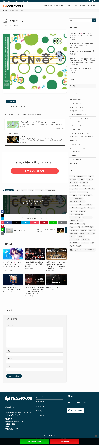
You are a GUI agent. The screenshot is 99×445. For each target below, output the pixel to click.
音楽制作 (41, 401)
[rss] (89, 1)
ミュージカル (87, 217)
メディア (76, 152)
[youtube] (87, 1)
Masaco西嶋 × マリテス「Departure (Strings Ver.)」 (81, 70)
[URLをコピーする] (62, 222)
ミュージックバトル (76, 220)
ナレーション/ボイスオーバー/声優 (81, 204)
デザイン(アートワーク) (77, 201)
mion (91, 176)
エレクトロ (74, 189)
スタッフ (41, 411)
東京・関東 (85, 239)
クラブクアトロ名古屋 (87, 189)
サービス (41, 397)
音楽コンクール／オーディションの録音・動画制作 (82, 249)
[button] (7, 222)
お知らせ (75, 140)
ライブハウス (75, 227)
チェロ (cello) (83, 192)
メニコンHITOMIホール (77, 224)
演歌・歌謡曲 (74, 243)
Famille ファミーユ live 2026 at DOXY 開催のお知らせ (82, 53)
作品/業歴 (76, 99)
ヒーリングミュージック (77, 208)
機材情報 (76, 155)
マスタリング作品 (50, 190)
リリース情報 (77, 159)
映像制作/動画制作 (79, 114)
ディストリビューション (80, 133)
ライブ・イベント (78, 148)
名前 (8, 351)
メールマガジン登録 (34, 441)
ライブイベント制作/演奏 (80, 118)
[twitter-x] (84, 1)
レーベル (76, 122)
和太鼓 (72, 236)
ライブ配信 (76, 103)
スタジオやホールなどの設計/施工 (82, 137)
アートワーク (77, 125)
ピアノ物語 (75, 163)
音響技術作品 (9, 190)
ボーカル (24, 190)
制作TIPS (76, 144)
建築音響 (81, 236)
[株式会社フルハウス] (13, 6)
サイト (8, 366)
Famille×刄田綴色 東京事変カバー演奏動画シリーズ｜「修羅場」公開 (82, 45)
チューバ (73, 195)
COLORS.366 (81, 176)
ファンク (91, 208)
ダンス (72, 192)
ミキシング (24, 136)
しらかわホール (75, 185)
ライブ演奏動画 (87, 227)
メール (9, 358)
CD (18, 190)
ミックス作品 (39, 190)
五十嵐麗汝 (74, 233)
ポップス (31, 190)
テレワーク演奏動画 (76, 198)
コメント (9, 325)
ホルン (82, 211)
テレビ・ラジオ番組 (85, 195)
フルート (73, 211)
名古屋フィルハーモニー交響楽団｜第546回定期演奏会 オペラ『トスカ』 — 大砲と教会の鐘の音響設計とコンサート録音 (82, 61)
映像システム (74, 239)
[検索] (94, 1)
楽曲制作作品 (77, 107)
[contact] (92, 1)
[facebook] (82, 1)
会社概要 (41, 415)
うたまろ (84, 182)
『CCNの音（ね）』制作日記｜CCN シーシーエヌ (37, 122)
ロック (92, 230)
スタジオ (41, 406)
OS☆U (73, 179)
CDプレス (76, 129)
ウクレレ (86, 185)
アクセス (16, 415)
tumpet (90, 179)
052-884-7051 (79, 402)
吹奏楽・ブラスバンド (87, 233)
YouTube (74, 182)
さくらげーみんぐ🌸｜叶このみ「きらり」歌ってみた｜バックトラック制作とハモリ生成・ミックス (82, 36)
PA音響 (81, 179)
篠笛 (72, 246)
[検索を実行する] (94, 20)
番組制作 (84, 243)
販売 (78, 246)
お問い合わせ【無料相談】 (35, 171)
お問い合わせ (64, 441)
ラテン (83, 230)
